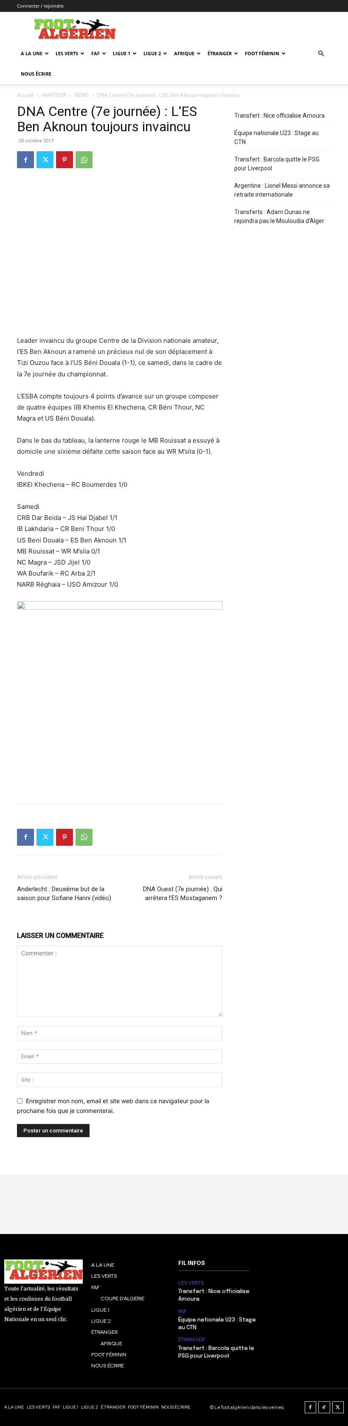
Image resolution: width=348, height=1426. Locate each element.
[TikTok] (324, 1407)
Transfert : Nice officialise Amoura (279, 115)
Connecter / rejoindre (40, 6)
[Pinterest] (64, 159)
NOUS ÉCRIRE (36, 74)
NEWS (81, 95)
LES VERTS (67, 53)
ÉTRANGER (220, 53)
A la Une (31, 53)
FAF (95, 53)
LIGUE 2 (152, 53)
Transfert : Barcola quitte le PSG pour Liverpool (277, 164)
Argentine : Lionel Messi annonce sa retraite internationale (282, 190)
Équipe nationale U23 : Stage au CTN (276, 137)
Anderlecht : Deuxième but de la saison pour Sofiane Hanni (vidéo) (64, 893)
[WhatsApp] (84, 159)
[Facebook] (25, 159)
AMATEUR (54, 95)
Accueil (25, 95)
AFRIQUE (184, 53)
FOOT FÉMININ (262, 53)
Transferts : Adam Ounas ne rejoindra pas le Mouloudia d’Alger (279, 216)
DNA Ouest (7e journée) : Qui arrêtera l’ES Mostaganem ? (182, 893)
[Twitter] (44, 159)
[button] (321, 54)
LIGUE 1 (121, 53)
